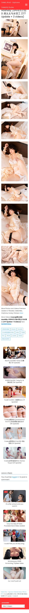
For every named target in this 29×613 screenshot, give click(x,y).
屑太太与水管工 (6, 339)
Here (21, 313)
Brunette (20, 329)
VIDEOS (20, 335)
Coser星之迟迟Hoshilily (8, 332)
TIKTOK (8, 335)
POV (3, 335)
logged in (15, 477)
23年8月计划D (5, 329)
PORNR (23, 332)
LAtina (17, 332)
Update (14, 335)
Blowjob (13, 329)
